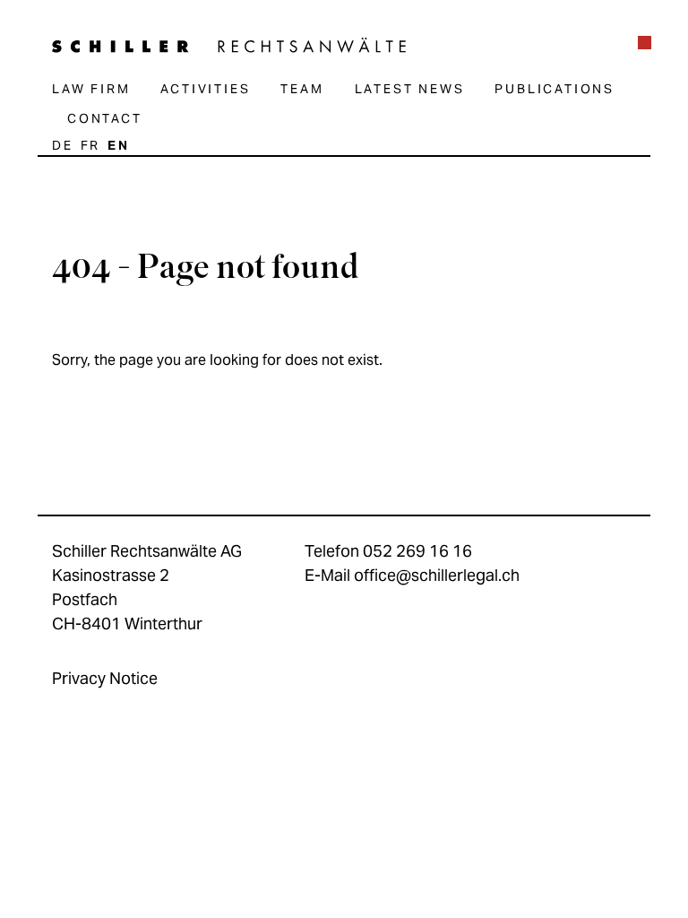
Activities (205, 89)
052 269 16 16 (417, 551)
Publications (554, 89)
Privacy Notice (105, 678)
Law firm (91, 89)
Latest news (410, 89)
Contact (104, 118)
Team (301, 89)
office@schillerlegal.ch (437, 575)
